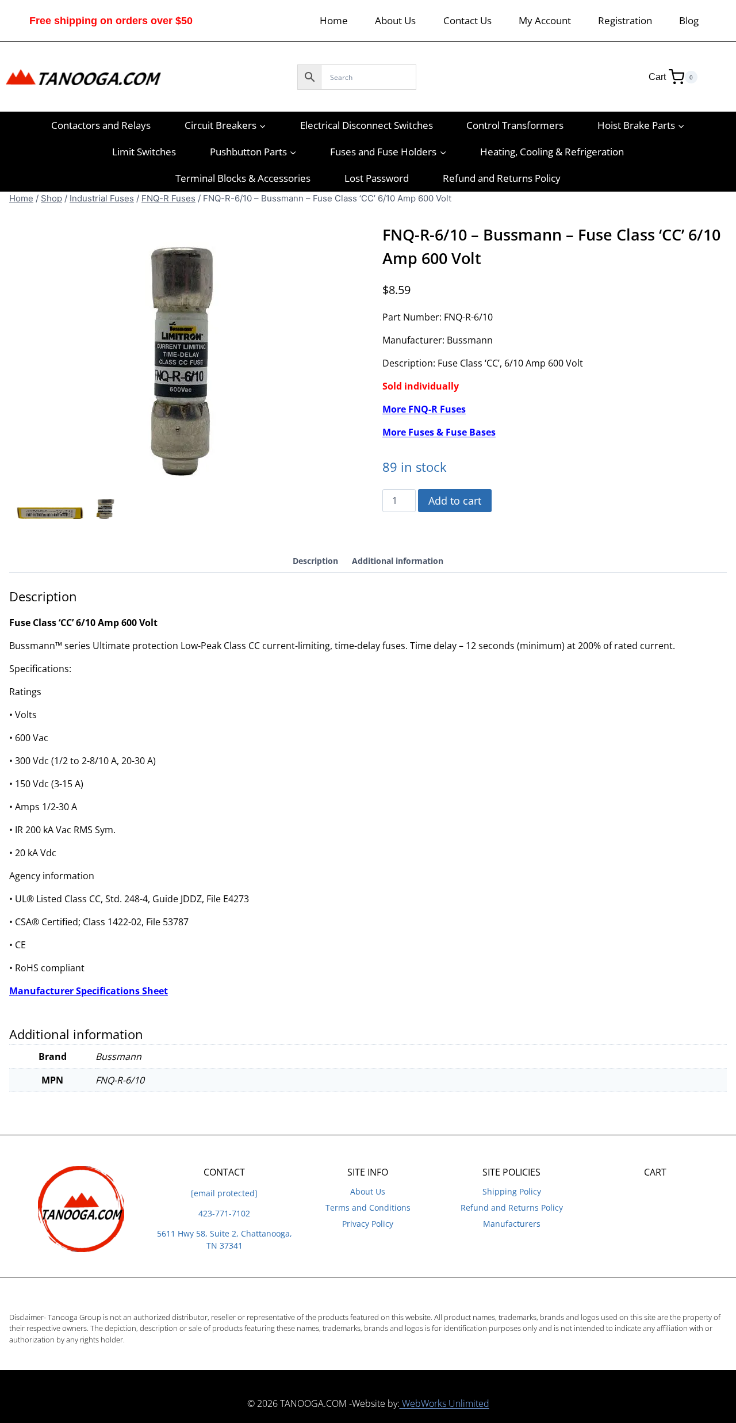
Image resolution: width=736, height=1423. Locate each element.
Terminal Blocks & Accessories (242, 178)
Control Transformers (515, 125)
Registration (625, 20)
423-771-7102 (224, 1213)
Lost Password (376, 178)
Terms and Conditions (368, 1207)
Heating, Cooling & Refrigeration (552, 151)
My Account (545, 20)
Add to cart (454, 501)
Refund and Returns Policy (502, 178)
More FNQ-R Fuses (424, 409)
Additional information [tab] (397, 560)
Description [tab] (315, 560)
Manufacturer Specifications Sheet (88, 991)
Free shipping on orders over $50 (111, 20)
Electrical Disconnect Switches (366, 125)
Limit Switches (144, 151)
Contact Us (467, 20)
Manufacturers (511, 1223)
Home (334, 20)
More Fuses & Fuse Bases (439, 432)
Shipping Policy (511, 1191)
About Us (395, 20)
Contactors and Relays (101, 125)
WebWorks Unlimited (444, 1403)
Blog (689, 20)
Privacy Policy (367, 1223)
